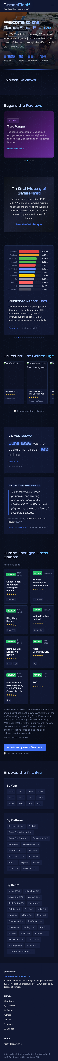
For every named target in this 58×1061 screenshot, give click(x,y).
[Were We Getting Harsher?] (16, 337)
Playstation (16, 856)
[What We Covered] (24, 337)
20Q (35, 682)
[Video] (30, 160)
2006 (30, 791)
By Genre (13, 885)
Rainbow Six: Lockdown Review (13, 651)
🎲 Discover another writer (16, 753)
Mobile (13, 844)
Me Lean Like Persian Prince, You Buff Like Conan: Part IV (14, 687)
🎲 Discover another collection (29, 411)
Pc (33, 850)
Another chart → (29, 328)
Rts (12, 933)
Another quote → (38, 527)
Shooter (41, 933)
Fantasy (34, 903)
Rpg (44, 927)
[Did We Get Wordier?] (35, 337)
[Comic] (27, 160)
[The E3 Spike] (37, 337)
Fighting (14, 909)
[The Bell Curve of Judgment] (20, 337)
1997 (39, 803)
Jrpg (12, 915)
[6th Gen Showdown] (27, 337)
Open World (15, 921)
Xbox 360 (30, 868)
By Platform (15, 820)
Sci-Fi (25, 933)
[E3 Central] (33, 160)
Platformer (35, 921)
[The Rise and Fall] (22, 337)
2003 (21, 797)
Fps (29, 909)
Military (26, 915)
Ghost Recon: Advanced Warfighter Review (13, 586)
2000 (11, 803)
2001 (40, 797)
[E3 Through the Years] (33, 337)
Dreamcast (16, 826)
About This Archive (13, 1044)
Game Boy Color (18, 838)
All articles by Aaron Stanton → (25, 747)
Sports (33, 939)
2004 (11, 797)
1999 (20, 803)
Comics (7, 1019)
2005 (40, 791)
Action (14, 891)
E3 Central (9, 1029)
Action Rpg (32, 891)
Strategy (15, 945)
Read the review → (17, 527)
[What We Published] (41, 337)
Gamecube (40, 838)
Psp (24, 862)
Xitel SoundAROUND (41, 650)
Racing (29, 927)
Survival (32, 945)
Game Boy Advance (20, 832)
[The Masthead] (29, 337)
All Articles (9, 1001)
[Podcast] (25, 160)
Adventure (15, 897)
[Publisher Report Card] (18, 337)
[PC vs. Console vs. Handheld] (43, 337)
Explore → (13, 328)
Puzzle (13, 927)
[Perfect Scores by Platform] (39, 337)
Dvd (32, 826)
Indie (42, 909)
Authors (7, 1015)
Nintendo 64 (31, 844)
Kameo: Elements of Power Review (40, 582)
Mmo (41, 915)
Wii (36, 862)
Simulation (15, 939)
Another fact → (15, 466)
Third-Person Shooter (20, 951)
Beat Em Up (16, 903)
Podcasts (8, 1024)
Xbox (13, 868)
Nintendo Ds (16, 850)
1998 (30, 803)
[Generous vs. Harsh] (31, 337)
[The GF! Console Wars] (14, 337)
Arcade (34, 897)
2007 (20, 791)
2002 (30, 797)
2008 (11, 791)
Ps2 (33, 856)
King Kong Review (12, 620)
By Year (12, 785)
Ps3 (12, 862)
